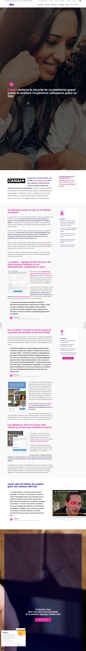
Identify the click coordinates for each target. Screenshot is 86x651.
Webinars (63, 0)
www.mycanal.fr (46, 244)
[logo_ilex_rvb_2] (11, 5)
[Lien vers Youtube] (80, 1)
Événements (68, 0)
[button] (2, 649)
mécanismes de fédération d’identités (39, 441)
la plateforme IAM (41, 180)
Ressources (51, 0)
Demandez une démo (43, 0)
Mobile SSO (66, 184)
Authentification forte (64, 180)
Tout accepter (19, 645)
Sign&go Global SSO (65, 178)
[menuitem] (40, 4)
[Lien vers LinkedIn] (79, 1)
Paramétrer (7, 645)
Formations (57, 0)
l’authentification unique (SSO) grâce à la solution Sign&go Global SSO (40, 273)
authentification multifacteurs (23, 296)
